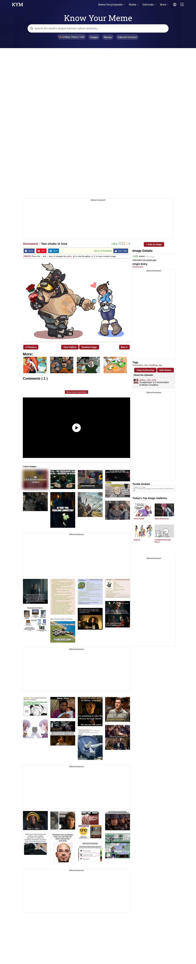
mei (146, 365)
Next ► (124, 347)
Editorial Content (127, 37)
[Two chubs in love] (76, 300)
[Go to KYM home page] (17, 5)
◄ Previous (30, 347)
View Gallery (70, 347)
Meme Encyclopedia (110, 4)
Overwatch (30, 243)
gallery (69, 256)
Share (30, 251)
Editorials (148, 4)
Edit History (165, 370)
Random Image (89, 347)
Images (94, 37)
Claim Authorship (145, 370)
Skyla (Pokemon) (162, 519)
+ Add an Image (154, 244)
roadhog (153, 365)
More (163, 4)
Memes (108, 37)
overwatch (137, 365)
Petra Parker (139, 519)
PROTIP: (27, 256)
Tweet (55, 251)
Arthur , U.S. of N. (147, 380)
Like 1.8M (122, 251)
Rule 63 (137, 540)
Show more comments (76, 392)
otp (160, 365)
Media (132, 4)
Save (42, 251)
